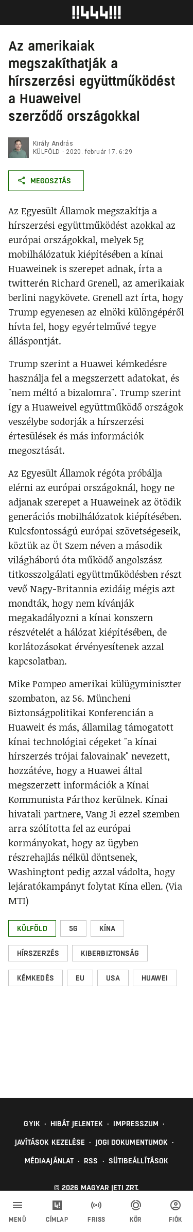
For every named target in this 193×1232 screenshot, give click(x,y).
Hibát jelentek (76, 1123)
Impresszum (136, 1123)
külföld (46, 151)
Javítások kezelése (50, 1142)
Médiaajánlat (49, 1161)
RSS (91, 1161)
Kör (136, 1219)
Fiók (175, 1219)
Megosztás (50, 181)
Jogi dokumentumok (132, 1142)
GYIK (32, 1123)
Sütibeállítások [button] (139, 1161)
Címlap (57, 1219)
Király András (53, 143)
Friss (96, 1219)
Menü (17, 1219)
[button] (32, 928)
